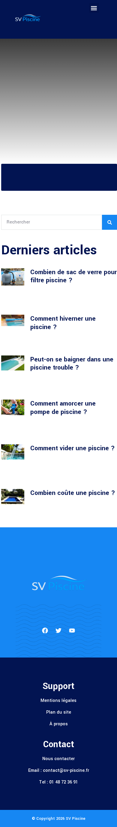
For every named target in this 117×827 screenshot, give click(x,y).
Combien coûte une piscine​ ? (72, 492)
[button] (94, 8)
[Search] (109, 222)
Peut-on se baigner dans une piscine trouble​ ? (71, 363)
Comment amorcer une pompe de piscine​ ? (63, 407)
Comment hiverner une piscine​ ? (63, 322)
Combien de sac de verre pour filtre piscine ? (73, 276)
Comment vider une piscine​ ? (72, 448)
